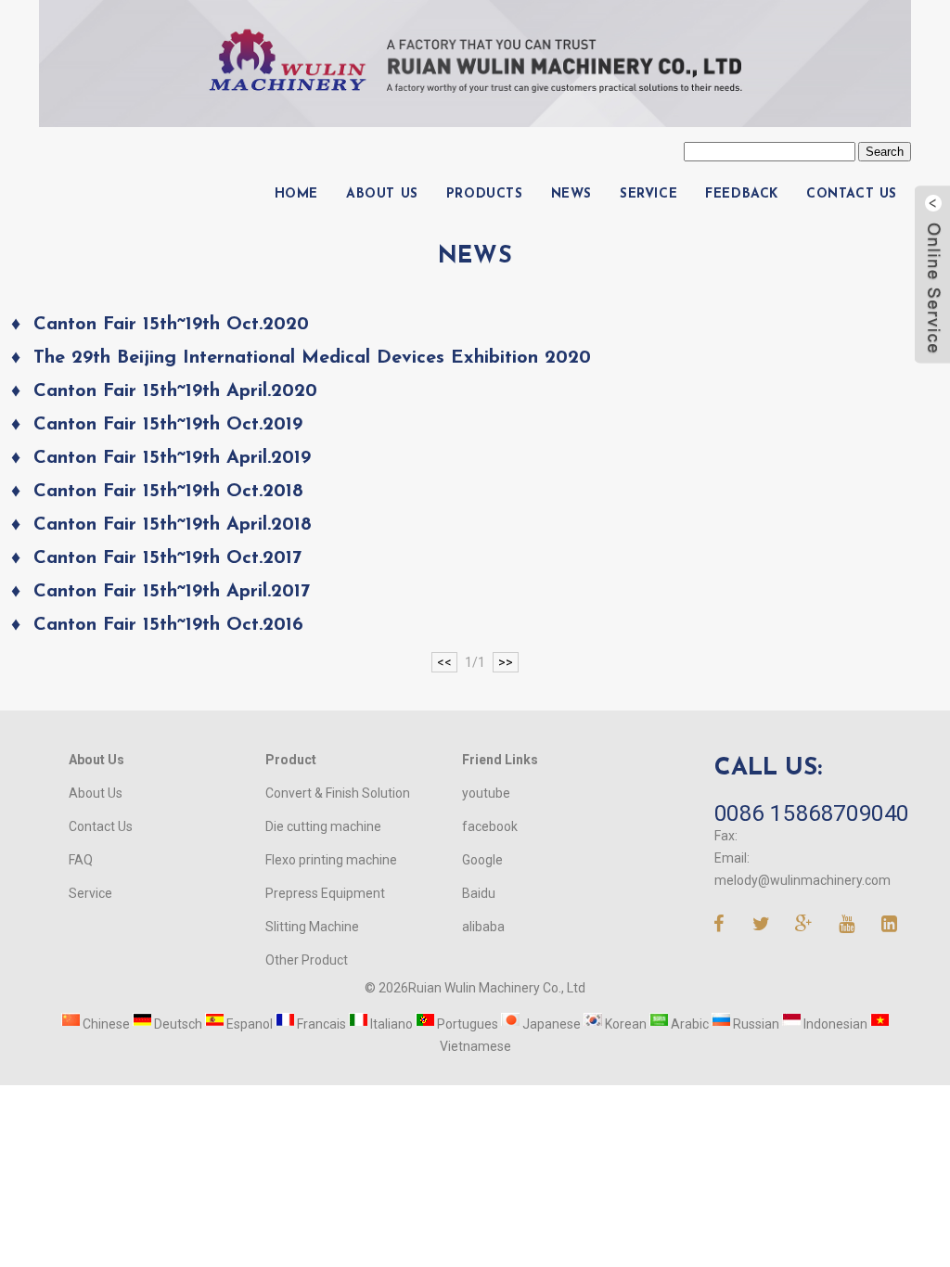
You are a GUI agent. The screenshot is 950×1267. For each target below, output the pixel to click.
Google (482, 859)
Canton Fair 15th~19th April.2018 (172, 525)
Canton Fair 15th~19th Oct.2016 (168, 625)
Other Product (306, 960)
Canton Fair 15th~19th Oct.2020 (171, 324)
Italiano (390, 1024)
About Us (382, 194)
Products (484, 194)
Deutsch (176, 1024)
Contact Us (851, 194)
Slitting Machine (312, 926)
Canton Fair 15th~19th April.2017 (171, 591)
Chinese (105, 1024)
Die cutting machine (323, 826)
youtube (486, 793)
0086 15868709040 (812, 813)
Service (648, 194)
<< (444, 662)
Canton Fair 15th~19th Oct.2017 (167, 558)
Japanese (550, 1024)
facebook (490, 826)
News (571, 194)
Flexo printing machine (331, 859)
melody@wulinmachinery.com (802, 880)
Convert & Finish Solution (337, 793)
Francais (320, 1024)
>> (505, 662)
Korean (624, 1024)
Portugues (466, 1024)
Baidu (478, 893)
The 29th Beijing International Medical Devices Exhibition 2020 (312, 358)
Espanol (248, 1024)
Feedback (741, 194)
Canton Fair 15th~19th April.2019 (172, 458)
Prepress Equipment (325, 893)
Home (296, 194)
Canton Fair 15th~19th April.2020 (175, 391)
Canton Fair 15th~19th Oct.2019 (167, 425)
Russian (754, 1024)
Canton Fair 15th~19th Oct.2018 (168, 491)
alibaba (483, 926)
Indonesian (834, 1024)
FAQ (81, 859)
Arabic (688, 1024)
